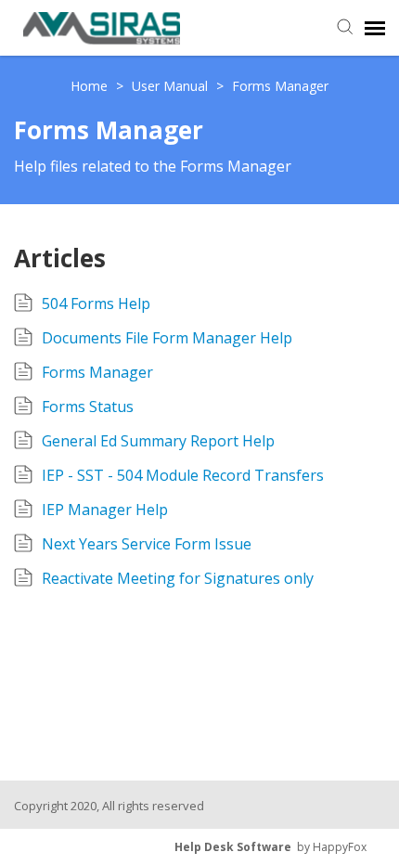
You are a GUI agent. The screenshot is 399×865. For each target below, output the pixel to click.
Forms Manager (280, 86)
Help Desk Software (232, 847)
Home (91, 86)
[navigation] (375, 28)
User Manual (172, 86)
